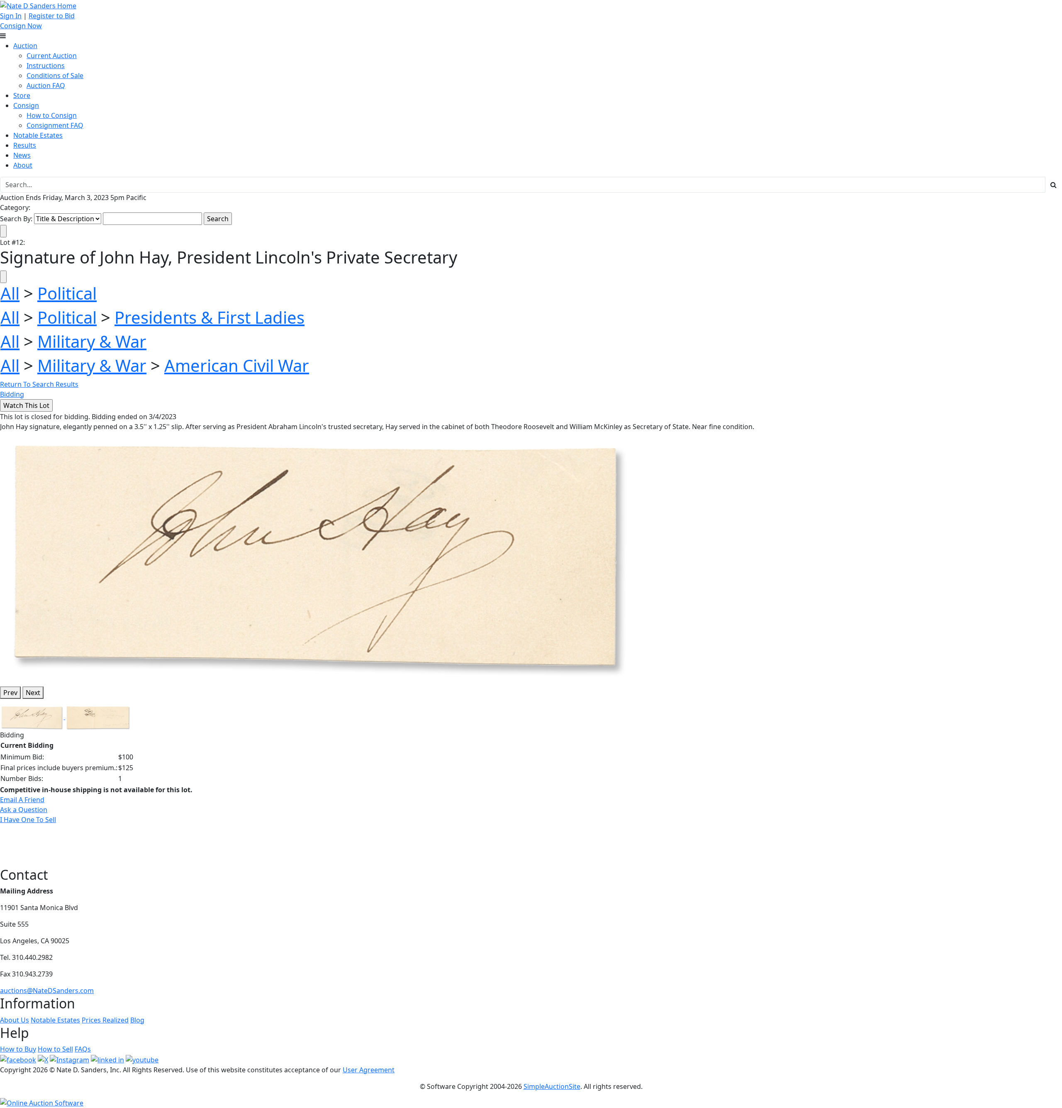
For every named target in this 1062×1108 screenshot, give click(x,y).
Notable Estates (38, 135)
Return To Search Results (39, 384)
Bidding (12, 394)
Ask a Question (23, 809)
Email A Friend (22, 799)
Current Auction (52, 55)
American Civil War (236, 365)
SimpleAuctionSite (552, 1086)
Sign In (11, 15)
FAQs (83, 1049)
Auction (25, 45)
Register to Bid (52, 15)
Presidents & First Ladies (209, 317)
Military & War (91, 341)
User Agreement (369, 1069)
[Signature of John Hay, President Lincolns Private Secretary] (316, 555)
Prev (10, 692)
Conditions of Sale (55, 75)
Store (21, 95)
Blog (137, 1020)
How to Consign (52, 115)
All (9, 293)
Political (67, 293)
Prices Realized (105, 1020)
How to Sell (55, 1049)
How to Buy (18, 1049)
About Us (14, 1020)
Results (24, 145)
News (22, 155)
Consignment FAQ (55, 125)
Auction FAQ (46, 85)
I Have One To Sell (28, 819)
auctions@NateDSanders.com (47, 990)
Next (33, 692)
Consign (26, 105)
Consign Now (21, 25)
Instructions (46, 65)
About (22, 165)
